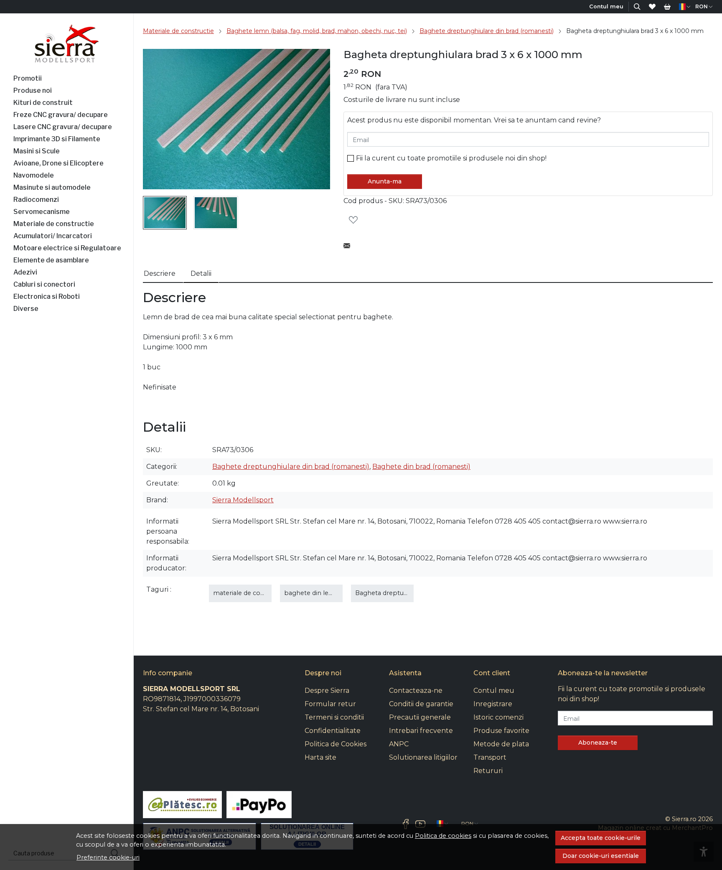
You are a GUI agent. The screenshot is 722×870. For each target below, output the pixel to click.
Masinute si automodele (52, 187)
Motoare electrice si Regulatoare (67, 248)
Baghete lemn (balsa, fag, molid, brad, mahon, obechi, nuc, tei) (316, 31)
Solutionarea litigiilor (423, 757)
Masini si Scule (36, 151)
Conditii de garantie (421, 704)
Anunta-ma (385, 181)
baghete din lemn (311, 593)
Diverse (25, 309)
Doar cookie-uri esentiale (600, 856)
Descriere (159, 273)
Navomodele (33, 175)
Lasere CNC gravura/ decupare (62, 127)
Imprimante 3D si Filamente (56, 139)
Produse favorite (501, 731)
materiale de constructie (250, 593)
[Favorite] (652, 7)
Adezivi (25, 272)
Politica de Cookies (335, 744)
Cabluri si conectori (44, 284)
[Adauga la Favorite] (355, 220)
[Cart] (667, 7)
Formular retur (330, 704)
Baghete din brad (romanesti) (421, 467)
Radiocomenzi (36, 200)
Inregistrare (492, 704)
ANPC (399, 744)
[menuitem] (165, 212)
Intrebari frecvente (421, 731)
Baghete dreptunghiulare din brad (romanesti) (486, 31)
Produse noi (32, 90)
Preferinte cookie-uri (108, 857)
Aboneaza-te (597, 742)
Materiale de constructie (53, 224)
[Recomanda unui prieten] (349, 246)
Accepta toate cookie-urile (601, 838)
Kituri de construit (43, 103)
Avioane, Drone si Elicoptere (58, 163)
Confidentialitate (333, 731)
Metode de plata (501, 744)
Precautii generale (420, 717)
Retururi (488, 771)
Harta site (320, 757)
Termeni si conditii (334, 717)
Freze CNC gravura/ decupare (60, 115)
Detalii (201, 273)
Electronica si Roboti (46, 296)
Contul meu (493, 690)
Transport (489, 757)
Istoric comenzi (498, 717)
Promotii (27, 78)
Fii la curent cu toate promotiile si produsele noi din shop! (451, 158)
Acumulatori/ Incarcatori (52, 236)
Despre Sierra (327, 690)
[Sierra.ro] (66, 43)
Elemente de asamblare (51, 260)
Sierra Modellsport (243, 500)
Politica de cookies (443, 835)
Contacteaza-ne (415, 690)
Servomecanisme (41, 212)
